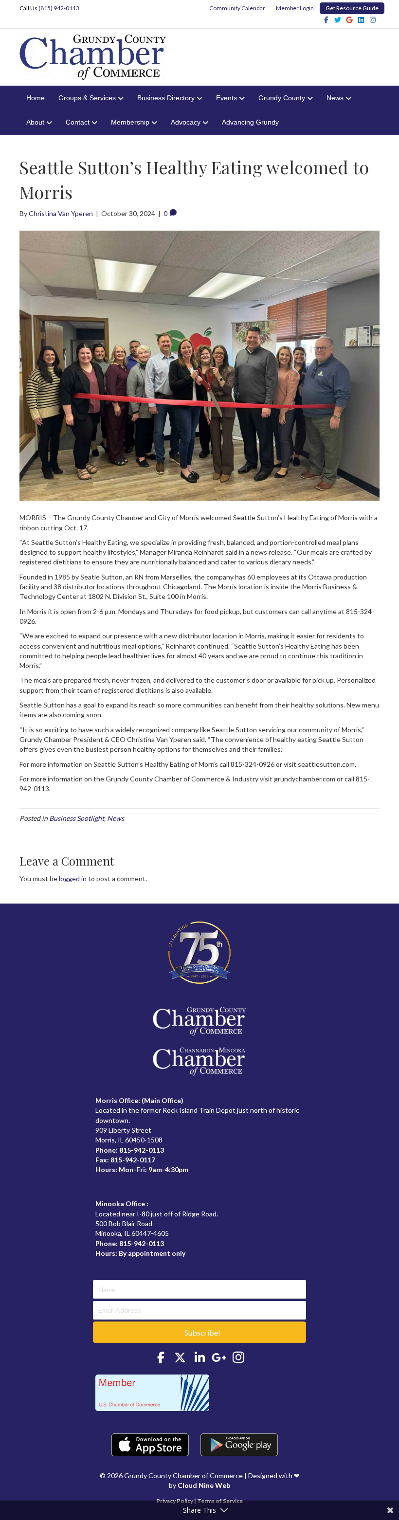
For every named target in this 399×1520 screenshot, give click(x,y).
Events (226, 98)
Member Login (295, 8)
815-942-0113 (141, 1150)
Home (35, 98)
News (335, 98)
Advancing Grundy (250, 122)
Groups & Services (87, 98)
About (35, 122)
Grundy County (281, 98)
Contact (78, 122)
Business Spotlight (76, 818)
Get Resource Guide (352, 8)
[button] (199, 1332)
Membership (130, 122)
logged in (73, 878)
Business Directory (166, 98)
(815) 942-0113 (58, 8)
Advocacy (185, 122)
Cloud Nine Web (204, 1485)
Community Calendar (237, 8)
